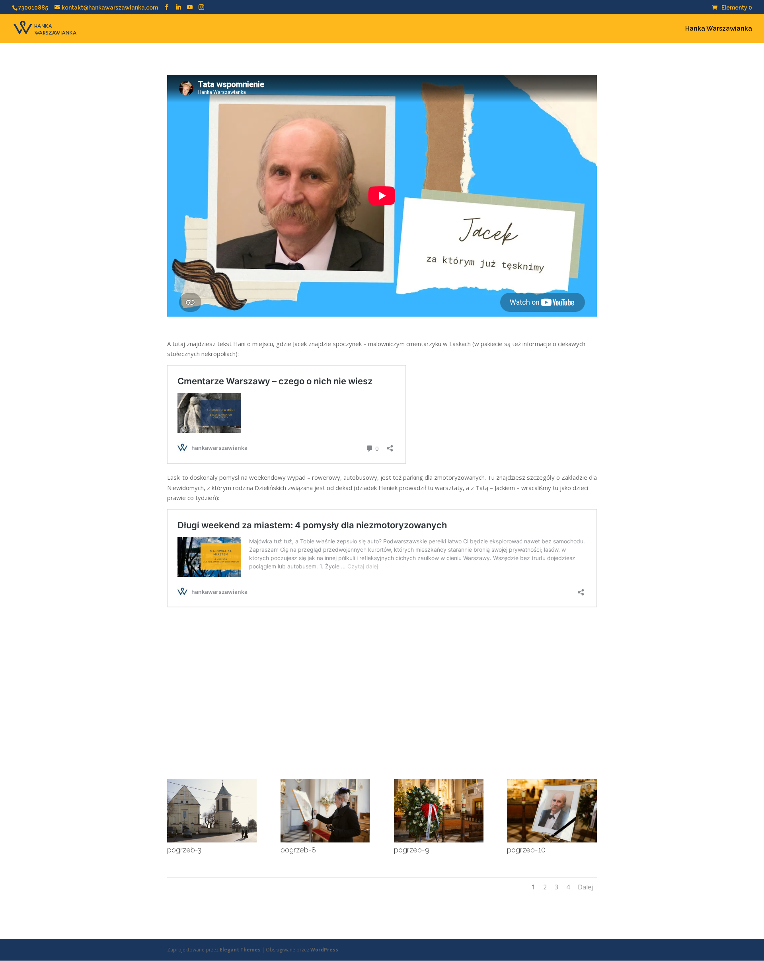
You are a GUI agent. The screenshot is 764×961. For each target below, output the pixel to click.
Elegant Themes (240, 949)
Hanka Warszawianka (718, 29)
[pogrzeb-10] (551, 840)
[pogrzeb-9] (438, 840)
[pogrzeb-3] (212, 840)
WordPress (324, 949)
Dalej (585, 887)
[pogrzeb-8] (325, 840)
